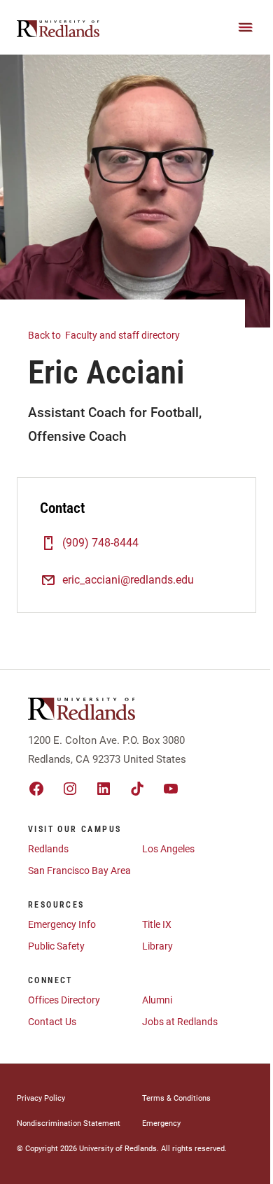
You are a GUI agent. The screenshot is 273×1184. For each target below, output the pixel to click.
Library (157, 946)
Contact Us (52, 1021)
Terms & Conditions (176, 1098)
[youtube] (170, 788)
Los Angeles (168, 848)
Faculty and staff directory (105, 335)
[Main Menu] (245, 27)
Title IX (157, 924)
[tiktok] (137, 788)
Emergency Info (62, 924)
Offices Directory (64, 1000)
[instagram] (70, 788)
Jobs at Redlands (180, 1021)
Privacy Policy (41, 1098)
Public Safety (56, 946)
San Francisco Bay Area (79, 870)
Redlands (48, 848)
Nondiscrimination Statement (68, 1123)
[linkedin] (103, 788)
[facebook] (36, 788)
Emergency (161, 1123)
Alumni (157, 1000)
